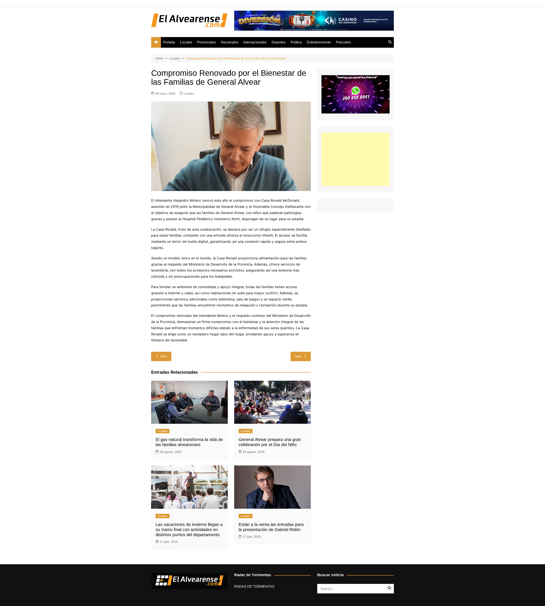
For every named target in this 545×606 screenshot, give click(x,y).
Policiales (343, 42)
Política (296, 42)
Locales (186, 42)
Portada (169, 42)
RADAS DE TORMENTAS (254, 586)
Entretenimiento (319, 42)
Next (298, 356)
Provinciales (206, 42)
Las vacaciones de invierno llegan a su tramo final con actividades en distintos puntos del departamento (189, 529)
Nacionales (229, 42)
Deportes (278, 42)
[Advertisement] (355, 159)
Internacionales (255, 42)
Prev (164, 356)
